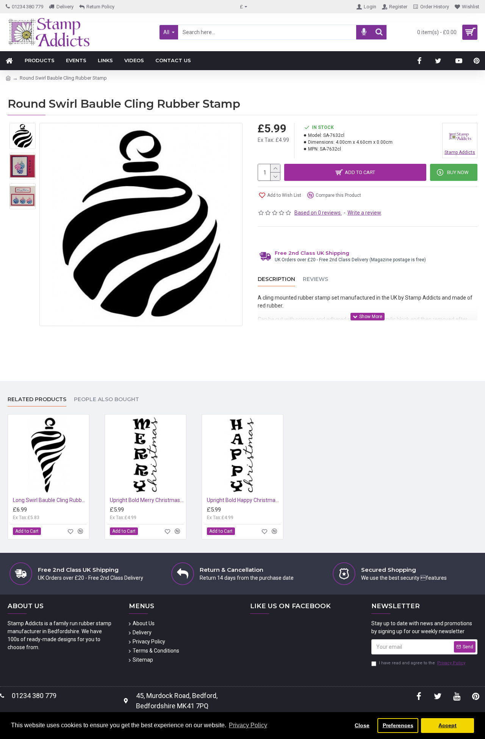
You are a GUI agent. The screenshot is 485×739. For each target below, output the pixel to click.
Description (276, 279)
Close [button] (362, 725)
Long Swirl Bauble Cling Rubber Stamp (50, 500)
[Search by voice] (363, 32)
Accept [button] (447, 725)
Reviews (315, 279)
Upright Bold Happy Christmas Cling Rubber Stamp (244, 500)
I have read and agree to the (422, 663)
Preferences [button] (398, 725)
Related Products (37, 399)
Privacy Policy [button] (248, 725)
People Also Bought (106, 399)
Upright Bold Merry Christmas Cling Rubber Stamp (147, 500)
